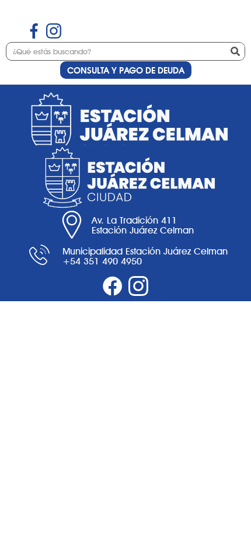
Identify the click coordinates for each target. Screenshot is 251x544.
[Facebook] (113, 286)
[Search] (235, 51)
